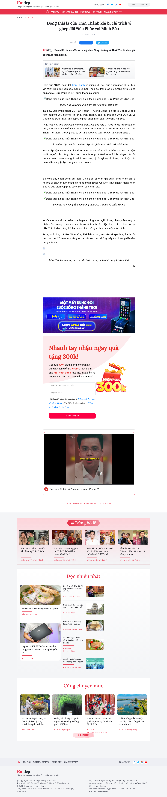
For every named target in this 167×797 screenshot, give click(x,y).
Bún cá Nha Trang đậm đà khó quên (40, 608)
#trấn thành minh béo (103, 503)
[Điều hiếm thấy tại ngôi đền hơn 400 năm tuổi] (95, 608)
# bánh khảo (77, 629)
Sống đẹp (85, 12)
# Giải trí (66, 597)
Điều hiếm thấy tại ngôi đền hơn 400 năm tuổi (73, 606)
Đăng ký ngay (72, 416)
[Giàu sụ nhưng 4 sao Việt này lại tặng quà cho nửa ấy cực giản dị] (97, 72)
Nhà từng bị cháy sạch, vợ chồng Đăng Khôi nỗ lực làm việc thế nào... (73, 71)
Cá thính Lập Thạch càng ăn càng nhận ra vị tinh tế (73, 640)
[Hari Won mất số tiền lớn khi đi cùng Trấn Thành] (34, 537)
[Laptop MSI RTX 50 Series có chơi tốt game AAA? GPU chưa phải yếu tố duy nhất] (40, 633)
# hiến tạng (77, 667)
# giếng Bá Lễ (67, 730)
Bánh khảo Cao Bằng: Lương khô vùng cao (72, 622)
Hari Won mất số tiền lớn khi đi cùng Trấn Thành (33, 550)
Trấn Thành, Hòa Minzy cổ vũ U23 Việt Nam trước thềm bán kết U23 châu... (99, 551)
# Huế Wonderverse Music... (97, 732)
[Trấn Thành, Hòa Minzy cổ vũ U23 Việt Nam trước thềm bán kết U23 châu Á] (100, 537)
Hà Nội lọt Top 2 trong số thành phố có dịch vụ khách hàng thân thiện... (34, 721)
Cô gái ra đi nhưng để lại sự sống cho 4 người (73, 660)
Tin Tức (20, 17)
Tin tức (55, 12)
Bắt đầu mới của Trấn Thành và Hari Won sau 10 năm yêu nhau (132, 551)
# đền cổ (74, 613)
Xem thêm (83, 735)
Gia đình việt (71, 762)
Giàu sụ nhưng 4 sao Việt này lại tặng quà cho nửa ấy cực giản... (118, 71)
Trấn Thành (78, 85)
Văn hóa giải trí (70, 12)
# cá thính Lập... (69, 651)
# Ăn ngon (26, 614)
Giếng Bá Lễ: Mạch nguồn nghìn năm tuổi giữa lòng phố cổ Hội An (66, 721)
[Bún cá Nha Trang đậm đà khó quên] (40, 595)
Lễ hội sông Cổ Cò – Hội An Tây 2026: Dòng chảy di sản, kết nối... (132, 721)
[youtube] (119, 4)
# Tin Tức (66, 613)
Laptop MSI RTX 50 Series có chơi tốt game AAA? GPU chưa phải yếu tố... (39, 649)
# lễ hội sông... (132, 730)
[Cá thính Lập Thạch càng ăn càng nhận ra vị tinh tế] (95, 644)
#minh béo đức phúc (85, 503)
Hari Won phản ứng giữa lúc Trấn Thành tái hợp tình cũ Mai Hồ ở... (66, 551)
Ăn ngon (97, 12)
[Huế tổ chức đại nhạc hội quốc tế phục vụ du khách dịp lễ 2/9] (100, 704)
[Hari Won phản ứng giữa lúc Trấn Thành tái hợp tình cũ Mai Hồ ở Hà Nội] (67, 537)
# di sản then (75, 597)
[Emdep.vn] (24, 3)
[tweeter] (112, 4)
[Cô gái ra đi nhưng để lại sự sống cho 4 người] (95, 663)
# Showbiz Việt (26, 560)
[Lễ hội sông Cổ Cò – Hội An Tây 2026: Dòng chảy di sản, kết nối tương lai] (132, 704)
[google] (115, 4)
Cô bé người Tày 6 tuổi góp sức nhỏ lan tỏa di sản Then (73, 588)
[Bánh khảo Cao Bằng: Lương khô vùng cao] (95, 625)
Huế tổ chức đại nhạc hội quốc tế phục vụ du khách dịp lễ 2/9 (99, 721)
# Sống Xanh (27, 658)
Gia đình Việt (111, 12)
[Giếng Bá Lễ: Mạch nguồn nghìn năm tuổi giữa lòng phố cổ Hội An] (67, 704)
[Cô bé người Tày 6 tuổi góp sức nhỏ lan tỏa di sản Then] (95, 591)
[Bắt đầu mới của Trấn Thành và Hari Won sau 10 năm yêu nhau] (133, 537)
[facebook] (108, 4)
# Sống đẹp (67, 667)
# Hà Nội (32, 730)
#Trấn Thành (72, 503)
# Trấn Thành (38, 560)
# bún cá (33, 614)
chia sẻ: (72, 42)
